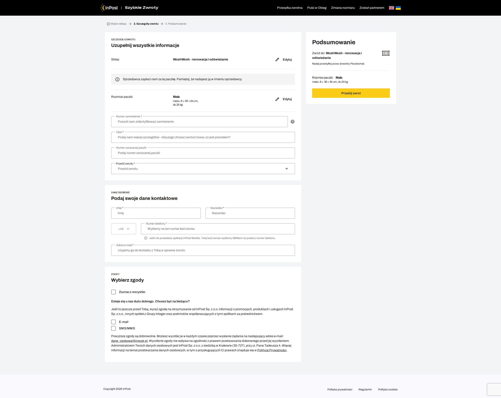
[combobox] (203, 168)
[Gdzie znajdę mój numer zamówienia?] (292, 121)
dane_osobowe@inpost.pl (129, 340)
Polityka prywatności (339, 389)
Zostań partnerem (372, 7)
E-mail (124, 321)
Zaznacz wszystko (132, 292)
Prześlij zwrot (351, 93)
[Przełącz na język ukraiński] (398, 8)
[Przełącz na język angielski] (391, 8)
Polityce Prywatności (272, 350)
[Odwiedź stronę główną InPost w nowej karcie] (109, 8)
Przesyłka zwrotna (290, 7)
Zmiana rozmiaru (343, 7)
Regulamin (365, 389)
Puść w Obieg (316, 7)
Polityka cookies (388, 389)
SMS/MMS (127, 328)
